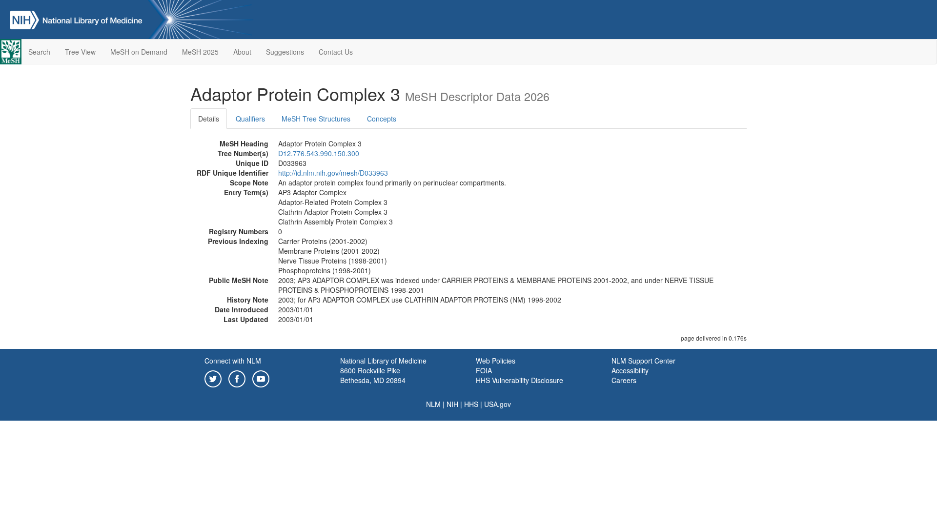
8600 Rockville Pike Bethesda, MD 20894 (373, 375)
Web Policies (495, 360)
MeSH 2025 (200, 52)
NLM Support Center (643, 360)
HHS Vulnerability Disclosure (519, 380)
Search (39, 52)
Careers (623, 380)
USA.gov (497, 404)
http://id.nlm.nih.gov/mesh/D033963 (333, 173)
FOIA (484, 370)
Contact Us (336, 52)
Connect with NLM (232, 360)
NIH (452, 404)
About (242, 52)
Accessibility (630, 370)
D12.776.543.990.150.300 (318, 153)
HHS (471, 404)
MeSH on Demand (138, 52)
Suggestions (285, 52)
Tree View (80, 52)
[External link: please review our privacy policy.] (213, 378)
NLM (433, 404)
